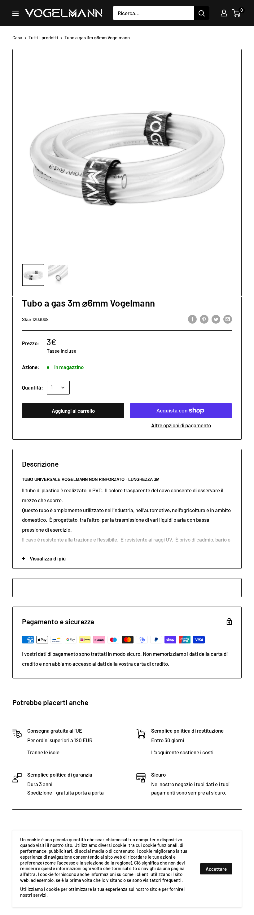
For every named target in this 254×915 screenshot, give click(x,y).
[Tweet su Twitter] (216, 319)
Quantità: (32, 387)
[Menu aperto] (15, 13)
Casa (17, 37)
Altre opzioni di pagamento (181, 425)
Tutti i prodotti (43, 37)
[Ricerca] (201, 13)
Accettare (216, 869)
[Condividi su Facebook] (192, 319)
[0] (236, 13)
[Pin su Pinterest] (204, 319)
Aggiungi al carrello (73, 410)
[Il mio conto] (224, 13)
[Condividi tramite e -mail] (227, 319)
